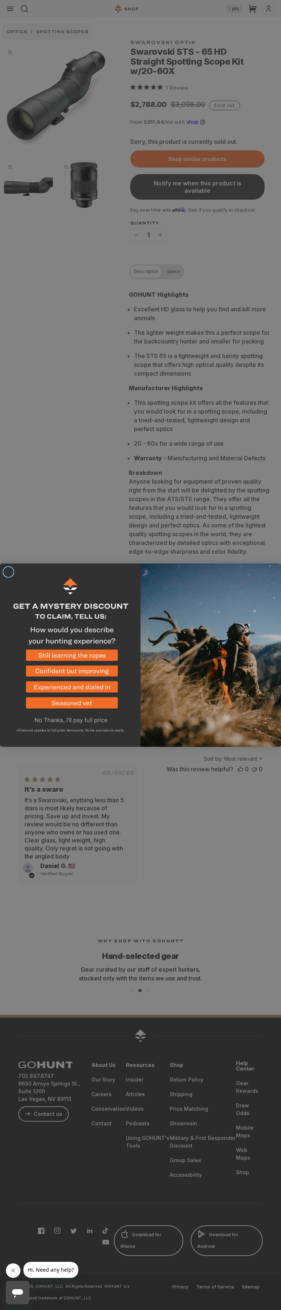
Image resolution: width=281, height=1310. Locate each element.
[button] (70, 657)
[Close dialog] (8, 572)
